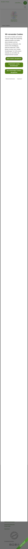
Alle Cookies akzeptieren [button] (14, 58)
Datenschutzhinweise (10, 78)
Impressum (19, 78)
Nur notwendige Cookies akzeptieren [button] (14, 71)
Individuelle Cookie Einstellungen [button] (14, 64)
